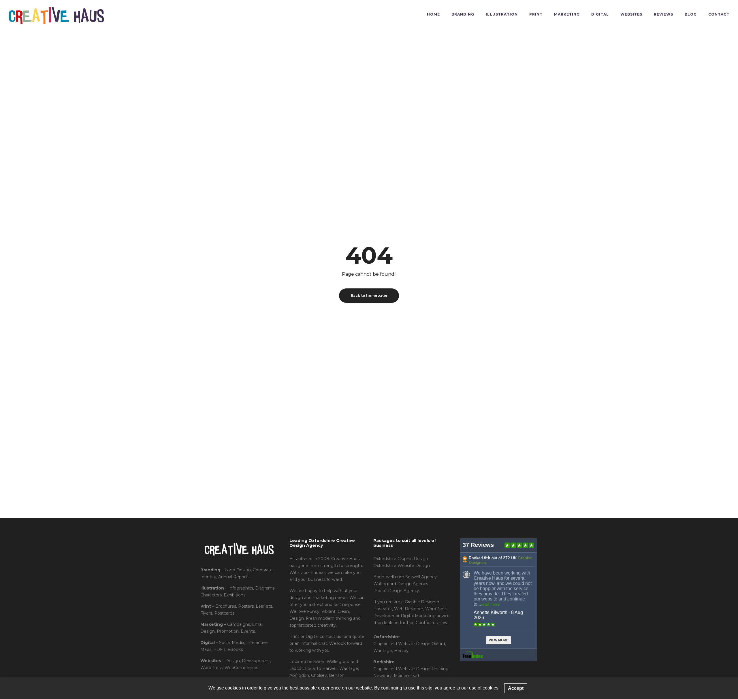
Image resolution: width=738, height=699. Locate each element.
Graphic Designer (422, 601)
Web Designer (408, 608)
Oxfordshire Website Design (401, 565)
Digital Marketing (418, 615)
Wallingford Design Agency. (401, 583)
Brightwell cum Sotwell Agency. (405, 576)
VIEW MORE (499, 640)
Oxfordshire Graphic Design (400, 558)
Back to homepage (369, 295)
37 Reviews (478, 545)
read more (490, 604)
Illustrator (382, 608)
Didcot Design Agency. (396, 590)
